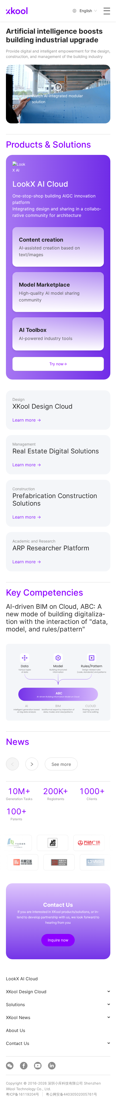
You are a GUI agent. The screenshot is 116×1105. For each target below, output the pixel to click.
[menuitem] (58, 978)
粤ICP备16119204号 (22, 1094)
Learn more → (26, 420)
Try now (58, 364)
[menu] (58, 1011)
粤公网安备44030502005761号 (71, 1094)
